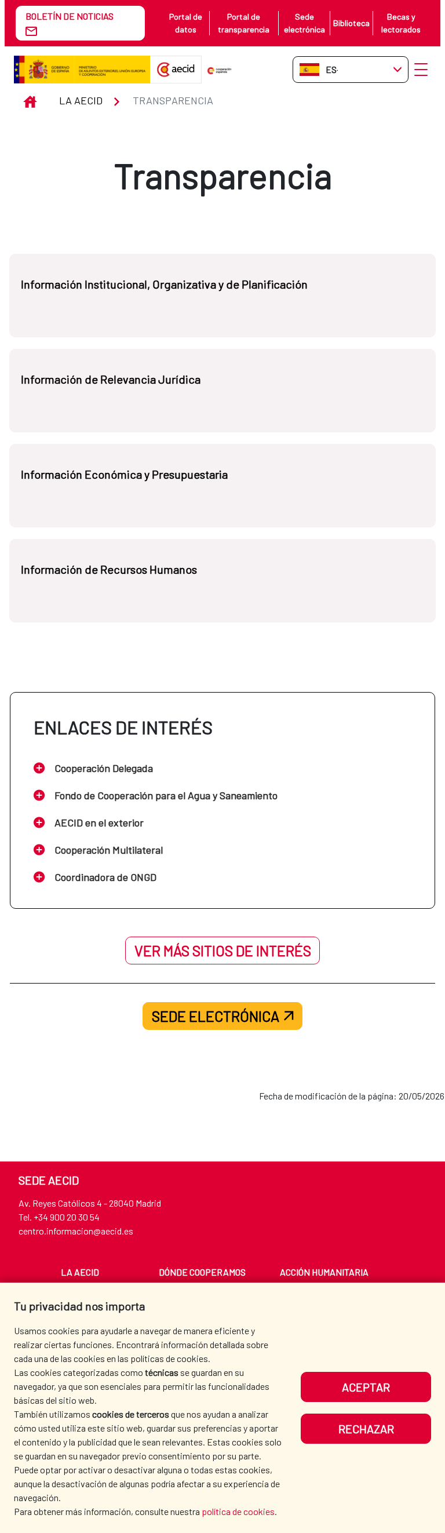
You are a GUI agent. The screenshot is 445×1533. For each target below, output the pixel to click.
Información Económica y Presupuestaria (124, 474)
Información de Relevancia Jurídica (110, 379)
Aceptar (366, 1387)
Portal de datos (185, 23)
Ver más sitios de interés (222, 950)
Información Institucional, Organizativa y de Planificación (164, 284)
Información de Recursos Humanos (109, 569)
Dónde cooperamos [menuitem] (202, 1271)
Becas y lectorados (401, 23)
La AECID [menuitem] (80, 1271)
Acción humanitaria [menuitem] (324, 1271)
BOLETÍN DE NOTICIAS (69, 15)
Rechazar (366, 1429)
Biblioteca (351, 23)
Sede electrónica (304, 23)
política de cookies (238, 1511)
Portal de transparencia (243, 23)
